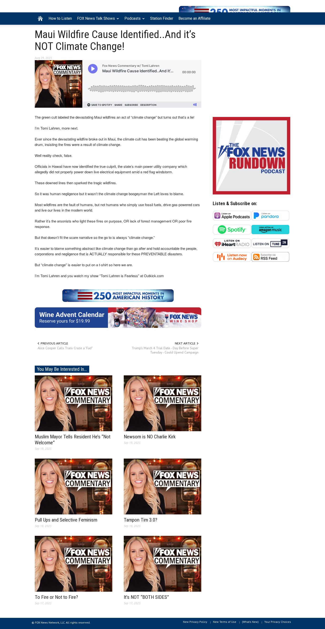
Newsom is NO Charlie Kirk (150, 437)
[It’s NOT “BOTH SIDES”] (162, 563)
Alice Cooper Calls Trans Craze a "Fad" (65, 348)
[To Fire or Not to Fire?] (73, 563)
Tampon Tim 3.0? (140, 520)
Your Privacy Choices (277, 622)
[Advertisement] (251, 72)
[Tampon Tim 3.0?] (162, 486)
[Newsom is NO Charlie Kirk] (162, 403)
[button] (285, 18)
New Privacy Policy (195, 622)
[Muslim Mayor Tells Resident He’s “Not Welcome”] (73, 403)
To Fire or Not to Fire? (56, 597)
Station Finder (161, 18)
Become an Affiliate (194, 18)
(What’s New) (250, 622)
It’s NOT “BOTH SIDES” (146, 597)
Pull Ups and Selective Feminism (66, 520)
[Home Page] (40, 18)
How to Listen (60, 18)
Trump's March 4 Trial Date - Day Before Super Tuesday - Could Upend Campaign (165, 350)
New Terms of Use (224, 622)
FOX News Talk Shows (94, 20)
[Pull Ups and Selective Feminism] (73, 486)
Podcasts (131, 20)
